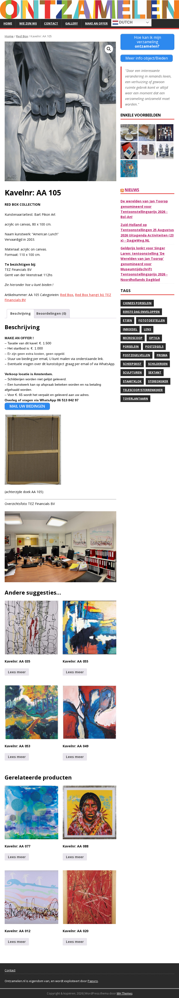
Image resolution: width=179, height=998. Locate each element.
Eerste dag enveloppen (141, 312)
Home (7, 23)
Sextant (154, 372)
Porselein (131, 347)
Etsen (127, 320)
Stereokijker (158, 381)
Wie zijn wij (28, 23)
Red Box (22, 36)
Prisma (162, 355)
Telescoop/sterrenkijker (143, 390)
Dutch (125, 22)
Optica (154, 338)
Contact (51, 23)
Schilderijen (158, 364)
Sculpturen (132, 372)
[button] (109, 49)
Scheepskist (132, 364)
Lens (147, 329)
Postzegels (154, 347)
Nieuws (132, 189)
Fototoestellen (151, 320)
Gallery (71, 23)
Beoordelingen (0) (51, 313)
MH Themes (124, 993)
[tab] (20, 313)
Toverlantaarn (135, 399)
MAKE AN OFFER (96, 23)
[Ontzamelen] (89, 16)
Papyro (93, 981)
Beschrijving (20, 313)
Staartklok (132, 381)
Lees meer (17, 672)
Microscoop (132, 338)
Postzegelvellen (136, 355)
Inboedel (130, 329)
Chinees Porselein (137, 303)
